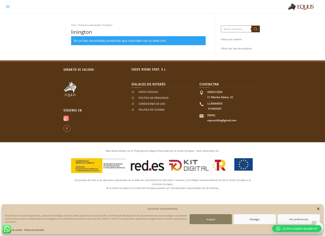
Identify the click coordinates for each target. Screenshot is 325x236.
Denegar (255, 219)
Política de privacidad (34, 229)
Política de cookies (13, 229)
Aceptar (210, 219)
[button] (318, 208)
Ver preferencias (298, 219)
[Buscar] (255, 29)
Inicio (74, 25)
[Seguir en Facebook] (66, 128)
